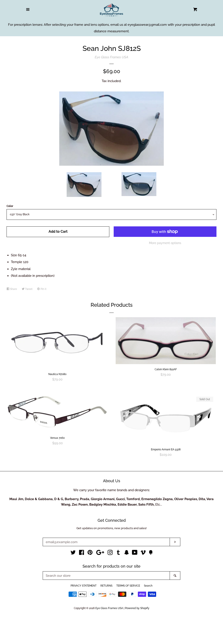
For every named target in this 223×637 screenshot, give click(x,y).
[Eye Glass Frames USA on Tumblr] (118, 553)
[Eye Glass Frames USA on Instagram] (110, 553)
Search (148, 585)
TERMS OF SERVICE (128, 585)
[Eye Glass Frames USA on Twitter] (73, 553)
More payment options (165, 243)
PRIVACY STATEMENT (83, 585)
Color (10, 206)
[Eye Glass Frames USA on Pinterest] (90, 553)
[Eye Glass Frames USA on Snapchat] (126, 553)
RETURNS (106, 585)
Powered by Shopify (137, 608)
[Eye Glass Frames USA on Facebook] (81, 553)
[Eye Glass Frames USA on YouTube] (134, 553)
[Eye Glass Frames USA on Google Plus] (100, 553)
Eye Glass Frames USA (111, 57)
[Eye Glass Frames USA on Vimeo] (143, 553)
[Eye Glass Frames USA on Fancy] (151, 553)
